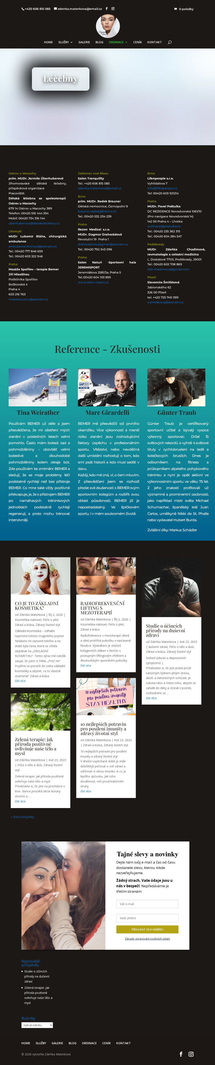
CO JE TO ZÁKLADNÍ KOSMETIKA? (36, 605)
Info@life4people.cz (162, 188)
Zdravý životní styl (48, 625)
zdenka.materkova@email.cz (99, 188)
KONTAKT (154, 42)
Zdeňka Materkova (32, 615)
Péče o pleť (50, 620)
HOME (48, 42)
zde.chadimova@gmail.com (168, 269)
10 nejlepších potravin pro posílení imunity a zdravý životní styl (103, 728)
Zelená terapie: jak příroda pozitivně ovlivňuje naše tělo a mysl (35, 746)
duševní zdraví (158, 647)
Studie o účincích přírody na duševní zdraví (165, 630)
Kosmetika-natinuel (28, 620)
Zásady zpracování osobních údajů (147, 939)
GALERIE (84, 42)
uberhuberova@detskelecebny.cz (34, 223)
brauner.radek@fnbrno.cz (97, 211)
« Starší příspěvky (22, 817)
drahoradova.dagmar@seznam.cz (103, 244)
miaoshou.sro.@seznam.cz (28, 299)
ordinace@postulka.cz (164, 226)
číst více (20, 681)
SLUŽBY (63, 42)
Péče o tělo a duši (29, 765)
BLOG (99, 42)
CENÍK (137, 42)
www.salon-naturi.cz (93, 282)
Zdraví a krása (24, 625)
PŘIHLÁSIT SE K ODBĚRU (147, 929)
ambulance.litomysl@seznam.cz (33, 246)
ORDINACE (116, 42)
